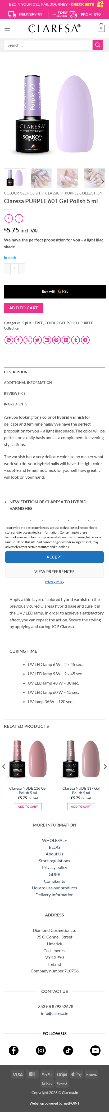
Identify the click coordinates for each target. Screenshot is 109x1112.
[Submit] (98, 45)
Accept (54, 557)
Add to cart (23, 307)
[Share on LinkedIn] (66, 340)
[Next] (96, 113)
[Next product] (8, 218)
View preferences (54, 571)
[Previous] (12, 113)
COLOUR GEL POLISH (22, 193)
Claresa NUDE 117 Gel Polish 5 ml (81, 790)
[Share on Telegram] (85, 340)
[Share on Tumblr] (75, 340)
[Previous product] (19, 218)
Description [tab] (16, 372)
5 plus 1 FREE (32, 323)
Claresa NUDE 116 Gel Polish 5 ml (28, 790)
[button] (7, 28)
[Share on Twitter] (37, 340)
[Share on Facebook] (18, 340)
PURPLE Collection (83, 193)
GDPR (54, 874)
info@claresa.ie (54, 1013)
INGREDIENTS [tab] (15, 404)
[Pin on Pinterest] (56, 340)
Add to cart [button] (28, 806)
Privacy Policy (54, 582)
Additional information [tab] (28, 382)
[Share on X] (28, 340)
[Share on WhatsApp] (8, 340)
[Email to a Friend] (47, 340)
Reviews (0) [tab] (14, 393)
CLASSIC (52, 193)
